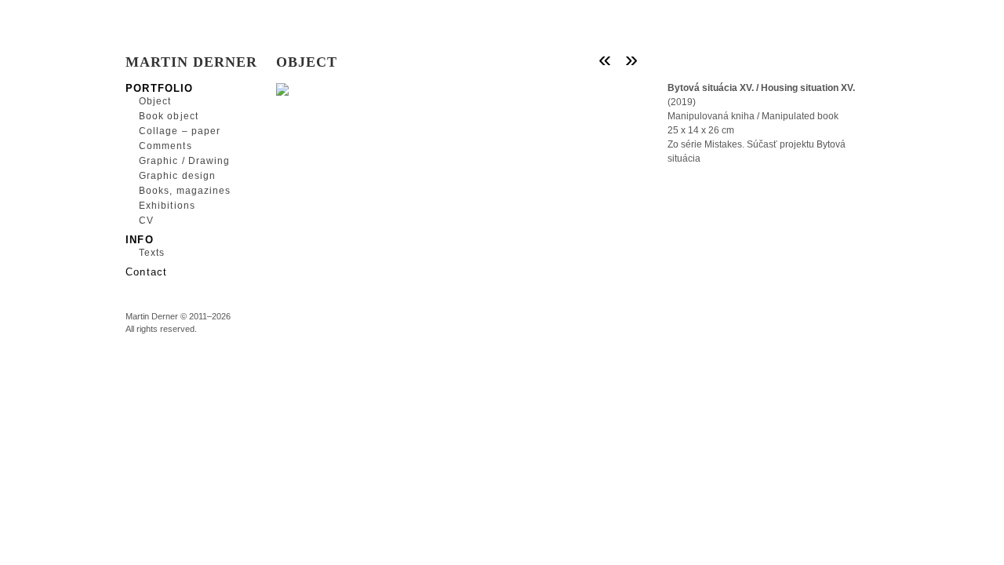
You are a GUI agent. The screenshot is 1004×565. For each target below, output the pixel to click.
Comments (165, 145)
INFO (140, 239)
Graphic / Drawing (184, 160)
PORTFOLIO (160, 87)
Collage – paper (179, 131)
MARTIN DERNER (191, 62)
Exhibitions (167, 205)
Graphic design (177, 175)
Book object (168, 116)
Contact (146, 271)
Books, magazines (185, 190)
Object (155, 101)
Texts (152, 252)
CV (146, 220)
